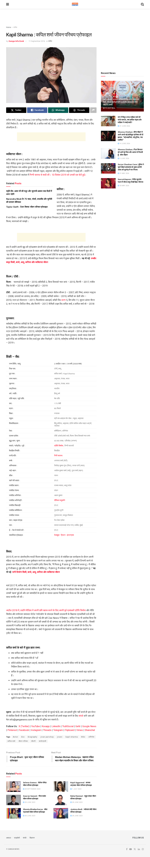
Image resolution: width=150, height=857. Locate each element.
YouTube (35, 726)
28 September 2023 (32, 789)
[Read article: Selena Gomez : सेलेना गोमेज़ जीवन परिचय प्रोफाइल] (13, 786)
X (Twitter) (24, 726)
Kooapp (46, 726)
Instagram (36, 730)
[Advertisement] (75, 17)
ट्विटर (63, 535)
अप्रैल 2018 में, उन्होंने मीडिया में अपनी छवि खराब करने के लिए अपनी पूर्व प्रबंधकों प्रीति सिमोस (46, 610)
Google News (89, 726)
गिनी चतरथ (58, 455)
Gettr (77, 726)
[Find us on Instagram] (143, 849)
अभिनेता (91, 737)
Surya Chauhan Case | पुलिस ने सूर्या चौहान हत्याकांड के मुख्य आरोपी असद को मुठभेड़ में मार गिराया (131, 167)
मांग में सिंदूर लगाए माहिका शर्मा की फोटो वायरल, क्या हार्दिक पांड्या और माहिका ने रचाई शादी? (130, 119)
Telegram (58, 730)
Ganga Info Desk (16, 41)
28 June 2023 (29, 802)
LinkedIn (56, 726)
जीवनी (33, 741)
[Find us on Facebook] (126, 849)
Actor (15, 737)
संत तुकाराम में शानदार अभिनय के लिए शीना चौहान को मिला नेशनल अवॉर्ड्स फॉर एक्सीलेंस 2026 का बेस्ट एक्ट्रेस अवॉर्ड (121, 102)
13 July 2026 (109, 108)
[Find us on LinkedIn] (139, 849)
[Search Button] (142, 4)
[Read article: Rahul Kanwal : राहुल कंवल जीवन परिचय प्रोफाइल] (60, 800)
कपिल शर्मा (11, 741)
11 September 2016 (37, 41)
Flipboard (69, 730)
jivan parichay (47, 737)
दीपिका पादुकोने (59, 500)
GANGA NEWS (13, 849)
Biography (32, 737)
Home (8, 27)
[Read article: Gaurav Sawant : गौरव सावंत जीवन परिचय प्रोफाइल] (13, 800)
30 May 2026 (124, 186)
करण (63, 300)
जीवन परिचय (23, 741)
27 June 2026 (124, 126)
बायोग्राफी (42, 741)
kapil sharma (72, 737)
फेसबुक (57, 535)
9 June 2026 (124, 158)
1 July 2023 (76, 789)
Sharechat (90, 730)
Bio (22, 737)
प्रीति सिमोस (58, 445)
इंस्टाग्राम (70, 535)
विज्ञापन (32, 838)
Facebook (24, 730)
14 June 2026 (124, 143)
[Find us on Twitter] (135, 849)
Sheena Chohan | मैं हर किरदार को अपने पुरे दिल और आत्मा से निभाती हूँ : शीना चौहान (130, 152)
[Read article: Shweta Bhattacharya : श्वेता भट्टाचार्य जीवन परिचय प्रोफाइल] (13, 813)
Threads (47, 730)
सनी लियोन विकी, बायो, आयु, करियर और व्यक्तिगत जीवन (36, 572)
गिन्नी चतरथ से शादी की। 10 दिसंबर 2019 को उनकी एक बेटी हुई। (58, 174)
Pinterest (12, 730)
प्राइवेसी (17, 838)
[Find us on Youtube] (130, 849)
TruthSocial (68, 726)
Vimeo (79, 730)
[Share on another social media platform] (93, 110)
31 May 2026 (124, 173)
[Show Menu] (7, 4)
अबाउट (8, 838)
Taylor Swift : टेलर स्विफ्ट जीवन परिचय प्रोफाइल (27, 207)
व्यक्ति (15, 27)
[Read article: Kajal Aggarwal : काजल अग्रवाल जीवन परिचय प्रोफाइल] (60, 786)
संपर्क (81, 715)
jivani (59, 737)
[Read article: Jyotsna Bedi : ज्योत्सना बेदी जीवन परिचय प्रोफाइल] (60, 813)
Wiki (83, 737)
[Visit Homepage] (75, 4)
